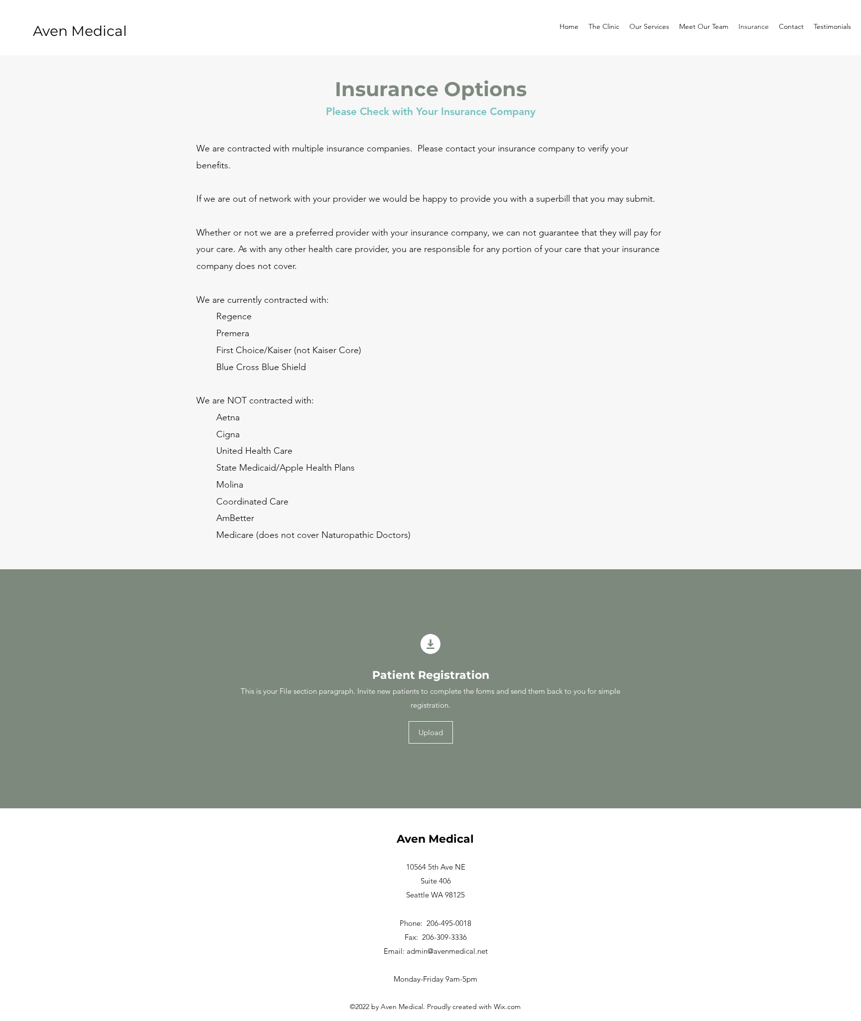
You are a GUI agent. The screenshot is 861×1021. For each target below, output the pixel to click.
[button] (431, 732)
